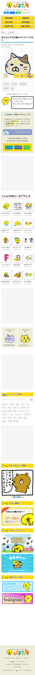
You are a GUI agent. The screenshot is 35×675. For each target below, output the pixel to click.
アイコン (6, 83)
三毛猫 (14, 83)
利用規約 (8, 114)
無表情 (6, 88)
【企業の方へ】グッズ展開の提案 (13, 664)
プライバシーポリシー (21, 661)
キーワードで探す (15, 394)
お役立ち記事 (17, 666)
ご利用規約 (12, 661)
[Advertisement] (17, 173)
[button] (6, 12)
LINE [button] (26, 147)
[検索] (31, 399)
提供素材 (23, 83)
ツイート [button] (9, 147)
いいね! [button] (18, 147)
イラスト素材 (6, 47)
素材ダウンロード (21, 132)
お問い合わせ (26, 664)
